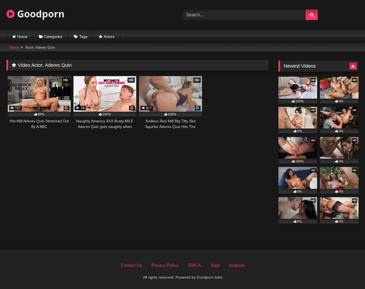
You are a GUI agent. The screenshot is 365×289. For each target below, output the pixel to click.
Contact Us (131, 265)
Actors (109, 36)
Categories (53, 36)
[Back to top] (348, 273)
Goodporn (40, 13)
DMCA (194, 265)
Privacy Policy (165, 265)
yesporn (236, 265)
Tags (83, 36)
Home (22, 36)
